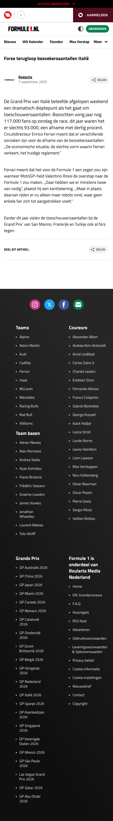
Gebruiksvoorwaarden (89, 638)
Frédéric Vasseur (32, 486)
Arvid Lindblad (83, 354)
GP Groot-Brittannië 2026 (31, 648)
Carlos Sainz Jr (83, 363)
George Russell (84, 415)
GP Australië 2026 (33, 567)
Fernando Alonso (86, 389)
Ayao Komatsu (30, 468)
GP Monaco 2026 (32, 611)
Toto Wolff (27, 534)
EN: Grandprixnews (87, 595)
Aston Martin (29, 345)
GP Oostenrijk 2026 (29, 635)
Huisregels (81, 612)
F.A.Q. (77, 604)
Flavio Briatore (30, 477)
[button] (93, 15)
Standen (56, 42)
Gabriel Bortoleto (86, 406)
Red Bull (25, 415)
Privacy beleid (83, 660)
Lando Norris (82, 441)
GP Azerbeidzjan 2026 (31, 715)
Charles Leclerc (84, 371)
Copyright (80, 703)
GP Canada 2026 (32, 602)
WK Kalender (33, 42)
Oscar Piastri (82, 492)
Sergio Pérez (82, 510)
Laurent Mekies (31, 525)
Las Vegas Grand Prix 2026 (32, 777)
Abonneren (97, 28)
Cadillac (25, 363)
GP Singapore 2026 (29, 728)
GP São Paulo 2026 (29, 763)
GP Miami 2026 (31, 593)
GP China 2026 (30, 576)
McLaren (26, 389)
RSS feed (79, 621)
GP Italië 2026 (30, 695)
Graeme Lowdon (32, 494)
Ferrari (24, 371)
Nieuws (10, 42)
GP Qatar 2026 (30, 788)
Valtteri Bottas (84, 518)
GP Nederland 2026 (30, 684)
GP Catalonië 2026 (29, 622)
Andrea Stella (29, 460)
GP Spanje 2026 (31, 703)
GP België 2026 (31, 659)
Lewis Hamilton (84, 449)
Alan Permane (30, 451)
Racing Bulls (28, 406)
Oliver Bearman (84, 484)
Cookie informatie (86, 669)
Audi (22, 354)
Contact (78, 695)
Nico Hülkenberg (85, 475)
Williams (26, 423)
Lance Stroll (81, 432)
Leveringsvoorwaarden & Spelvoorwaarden (89, 649)
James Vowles (30, 503)
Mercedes (27, 397)
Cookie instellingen (87, 678)
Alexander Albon (85, 337)
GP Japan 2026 (30, 585)
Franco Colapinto (85, 397)
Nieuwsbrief (82, 686)
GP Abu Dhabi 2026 (29, 799)
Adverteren (81, 630)
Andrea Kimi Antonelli (89, 345)
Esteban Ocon (83, 380)
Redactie (25, 77)
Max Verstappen (82, 42)
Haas (23, 380)
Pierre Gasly (82, 501)
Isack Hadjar (82, 423)
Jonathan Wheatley (26, 514)
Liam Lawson (83, 458)
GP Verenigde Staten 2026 (29, 741)
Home (77, 586)
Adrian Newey (30, 442)
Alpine (24, 337)
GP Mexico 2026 (32, 752)
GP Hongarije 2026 (29, 671)
